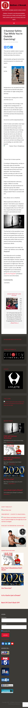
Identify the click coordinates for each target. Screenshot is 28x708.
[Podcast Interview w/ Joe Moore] (13, 546)
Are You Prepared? (11, 273)
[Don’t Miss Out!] (6, 510)
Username (3, 617)
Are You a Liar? (9, 479)
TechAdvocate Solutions (14, 704)
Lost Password (5, 639)
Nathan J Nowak (14, 5)
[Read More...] (14, 323)
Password (3, 624)
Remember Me (6, 631)
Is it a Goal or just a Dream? (13, 490)
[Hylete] (14, 380)
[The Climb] (14, 406)
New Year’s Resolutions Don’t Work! (12, 458)
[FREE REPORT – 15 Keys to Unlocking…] (14, 521)
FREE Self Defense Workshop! (10, 437)
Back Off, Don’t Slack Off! (10, 602)
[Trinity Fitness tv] (14, 355)
